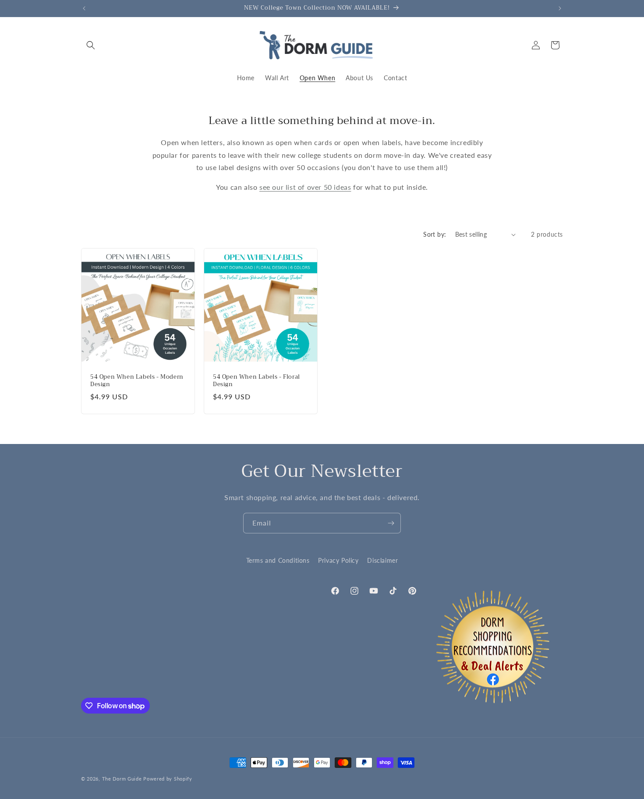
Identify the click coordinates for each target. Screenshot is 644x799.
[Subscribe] (390, 523)
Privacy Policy (338, 560)
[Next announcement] (560, 8)
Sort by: (434, 234)
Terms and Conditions (278, 560)
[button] (90, 45)
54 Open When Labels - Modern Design (137, 380)
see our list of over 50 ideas (305, 187)
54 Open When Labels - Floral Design (256, 380)
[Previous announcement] (84, 8)
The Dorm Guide (122, 778)
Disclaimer (382, 560)
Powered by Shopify (167, 778)
